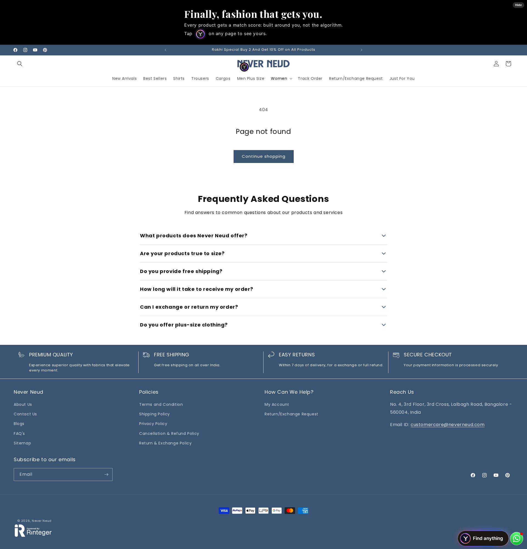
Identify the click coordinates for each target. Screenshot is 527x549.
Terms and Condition (161, 404)
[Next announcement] (361, 50)
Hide (518, 5)
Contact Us (25, 414)
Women (279, 78)
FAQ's (19, 433)
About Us (23, 404)
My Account (277, 404)
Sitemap (22, 443)
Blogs (19, 423)
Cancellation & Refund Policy (169, 433)
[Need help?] (516, 538)
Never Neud (42, 521)
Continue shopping (263, 156)
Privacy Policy (153, 423)
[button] (20, 64)
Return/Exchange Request (291, 414)
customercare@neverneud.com (448, 424)
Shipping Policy (154, 414)
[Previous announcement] (165, 50)
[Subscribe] (106, 474)
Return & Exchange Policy (165, 443)
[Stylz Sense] (244, 67)
